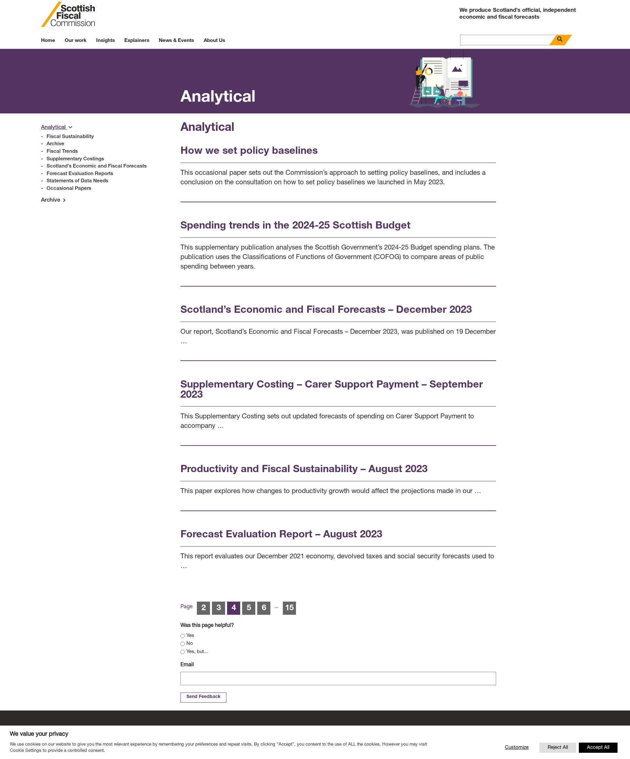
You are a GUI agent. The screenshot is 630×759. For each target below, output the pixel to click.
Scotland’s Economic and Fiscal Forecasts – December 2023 (326, 311)
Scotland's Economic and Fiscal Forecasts (97, 166)
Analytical (54, 127)
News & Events (176, 40)
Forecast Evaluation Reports (80, 173)
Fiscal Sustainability (70, 136)
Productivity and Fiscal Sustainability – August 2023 (304, 470)
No (189, 643)
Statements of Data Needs (77, 181)
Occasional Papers (69, 188)
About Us (214, 40)
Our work (76, 40)
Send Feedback (203, 697)
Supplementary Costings (75, 159)
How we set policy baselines (249, 152)
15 (289, 608)
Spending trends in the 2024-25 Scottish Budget (295, 226)
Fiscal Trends (62, 151)
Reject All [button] (558, 747)
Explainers (136, 40)
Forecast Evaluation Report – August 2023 (281, 535)
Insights (105, 40)
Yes (190, 635)
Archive (55, 144)
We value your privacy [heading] (39, 734)
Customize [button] (517, 747)
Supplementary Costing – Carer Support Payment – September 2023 (331, 390)
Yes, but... (197, 651)
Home (48, 40)
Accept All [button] (598, 747)
